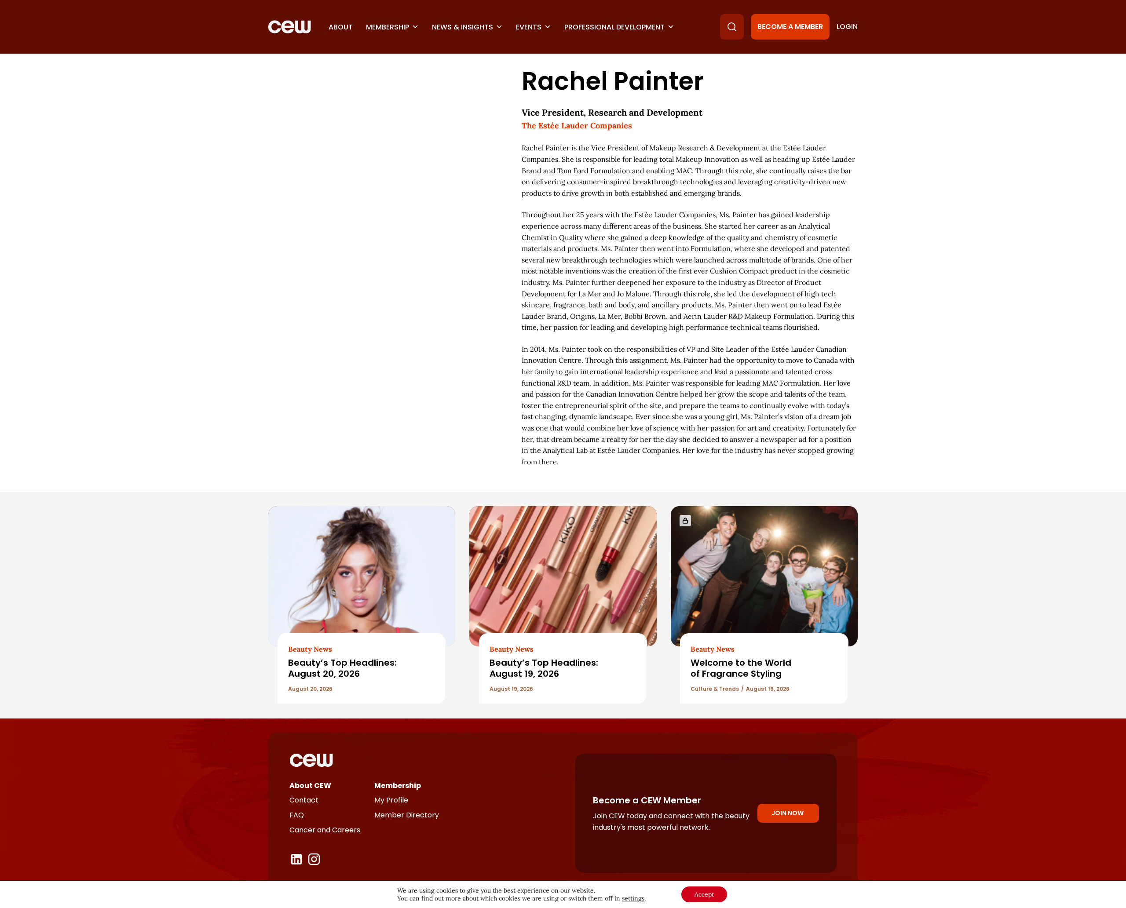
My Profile (391, 800)
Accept (704, 894)
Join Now (787, 813)
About (341, 27)
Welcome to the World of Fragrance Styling (741, 668)
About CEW (310, 785)
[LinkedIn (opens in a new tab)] (296, 859)
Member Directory (406, 815)
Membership (387, 27)
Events (528, 27)
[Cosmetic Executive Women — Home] (289, 26)
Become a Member (790, 27)
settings (633, 898)
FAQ (296, 815)
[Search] (732, 27)
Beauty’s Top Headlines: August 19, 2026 (544, 668)
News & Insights (462, 27)
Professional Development (614, 27)
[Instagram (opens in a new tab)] (314, 859)
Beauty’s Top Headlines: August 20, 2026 (342, 668)
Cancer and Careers (324, 830)
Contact (303, 800)
